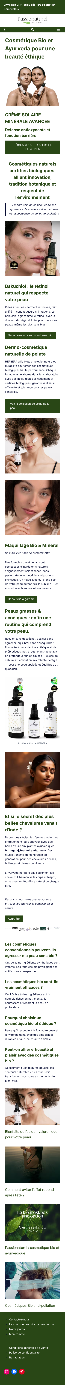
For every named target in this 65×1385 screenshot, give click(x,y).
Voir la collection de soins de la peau (29, 406)
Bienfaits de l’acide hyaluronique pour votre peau (31, 1134)
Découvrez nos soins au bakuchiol (30, 335)
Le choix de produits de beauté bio (31, 1324)
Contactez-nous (19, 1319)
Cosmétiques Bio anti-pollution (30, 1305)
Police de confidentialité (24, 1352)
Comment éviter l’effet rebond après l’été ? (29, 1192)
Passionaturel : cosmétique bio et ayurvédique (32, 1250)
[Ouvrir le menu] (58, 29)
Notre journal (17, 1329)
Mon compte (17, 1334)
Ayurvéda (14, 918)
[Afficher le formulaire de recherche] (32, 29)
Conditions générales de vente (28, 1347)
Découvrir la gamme (21, 599)
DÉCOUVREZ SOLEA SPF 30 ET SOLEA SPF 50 (32, 147)
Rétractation (17, 1357)
